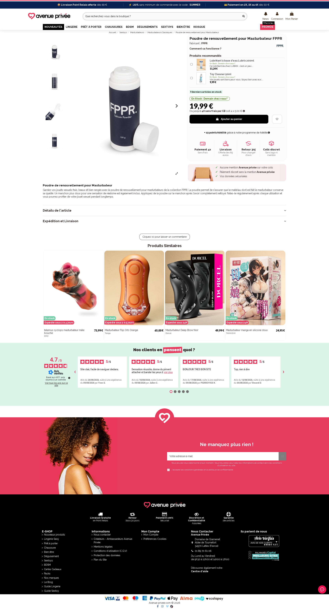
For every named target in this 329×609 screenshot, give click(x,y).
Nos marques (51, 577)
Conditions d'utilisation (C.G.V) (110, 551)
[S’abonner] (282, 456)
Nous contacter (102, 534)
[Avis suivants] (283, 372)
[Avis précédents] (74, 372)
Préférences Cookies (154, 539)
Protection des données (107, 555)
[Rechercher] (243, 16)
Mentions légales (103, 546)
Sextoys (48, 560)
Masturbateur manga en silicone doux (247, 330)
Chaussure (50, 547)
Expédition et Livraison (60, 221)
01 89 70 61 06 (203, 551)
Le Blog (48, 582)
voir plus (168, 372)
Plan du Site (100, 559)
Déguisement (51, 556)
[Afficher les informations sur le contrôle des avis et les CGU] (69, 378)
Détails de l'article (57, 210)
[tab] (164, 210)
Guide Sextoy (51, 590)
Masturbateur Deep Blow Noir (182, 330)
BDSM (47, 564)
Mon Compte (150, 534)
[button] (266, 16)
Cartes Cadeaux (52, 569)
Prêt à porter (51, 543)
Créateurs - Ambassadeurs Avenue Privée (113, 541)
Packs (47, 573)
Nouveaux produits (54, 534)
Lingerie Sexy (51, 539)
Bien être (49, 552)
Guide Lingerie (52, 586)
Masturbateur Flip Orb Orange (121, 330)
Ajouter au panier (231, 119)
